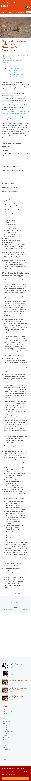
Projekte (9, 12)
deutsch (5, 733)
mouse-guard (6, 753)
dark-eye (5, 729)
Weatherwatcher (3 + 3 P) (14, 230)
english (6, 61)
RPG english (7, 59)
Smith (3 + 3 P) (11, 232)
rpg (4, 759)
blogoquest (6, 727)
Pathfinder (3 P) (11, 218)
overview (5, 755)
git (3, 745)
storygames (6, 763)
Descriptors (14, 72)
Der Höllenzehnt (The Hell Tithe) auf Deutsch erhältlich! (17, 665)
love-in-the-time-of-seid (9, 751)
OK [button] (15, 778)
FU (13, 61)
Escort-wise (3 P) (12, 220)
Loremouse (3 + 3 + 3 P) (14, 236)
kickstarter (5, 749)
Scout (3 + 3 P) (11, 228)
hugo (4, 747)
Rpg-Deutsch (12, 663)
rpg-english (6, 713)
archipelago (6, 723)
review (4, 757)
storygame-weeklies (8, 761)
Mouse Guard (6, 62)
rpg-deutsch (6, 711)
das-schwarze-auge (8, 731)
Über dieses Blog (20, 12)
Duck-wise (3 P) (11, 222)
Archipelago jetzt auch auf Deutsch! (17, 672)
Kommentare (20, 593)
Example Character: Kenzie (16, 68)
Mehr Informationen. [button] (10, 774)
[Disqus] (15, 635)
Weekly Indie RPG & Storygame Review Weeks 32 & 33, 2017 (18, 689)
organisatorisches (7, 709)
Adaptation (19, 61)
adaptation (6, 721)
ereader (5, 739)
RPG (11, 61)
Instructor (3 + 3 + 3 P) (13, 234)
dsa (4, 735)
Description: (14, 70)
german (5, 743)
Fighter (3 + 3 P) (12, 224)
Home (3, 12)
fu (3, 741)
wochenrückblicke (7, 765)
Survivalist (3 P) (11, 216)
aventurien (5, 725)
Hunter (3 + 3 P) (12, 226)
